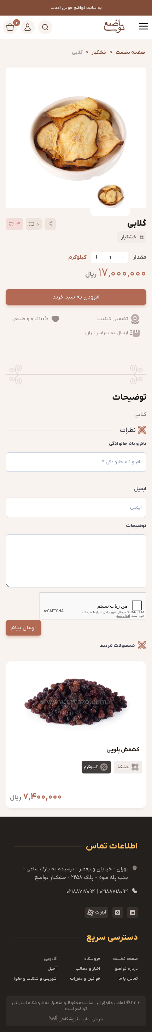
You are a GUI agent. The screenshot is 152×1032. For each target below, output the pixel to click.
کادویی (50, 959)
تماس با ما (128, 978)
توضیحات (136, 525)
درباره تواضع (126, 969)
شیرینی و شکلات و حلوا (35, 978)
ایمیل (140, 489)
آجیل (52, 969)
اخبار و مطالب (88, 969)
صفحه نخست (125, 959)
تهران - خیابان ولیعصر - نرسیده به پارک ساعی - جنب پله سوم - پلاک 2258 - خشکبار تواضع (80, 873)
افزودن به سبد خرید (76, 297)
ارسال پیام (23, 627)
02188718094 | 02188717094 (102, 891)
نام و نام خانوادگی (127, 443)
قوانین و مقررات (85, 978)
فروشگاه (92, 959)
